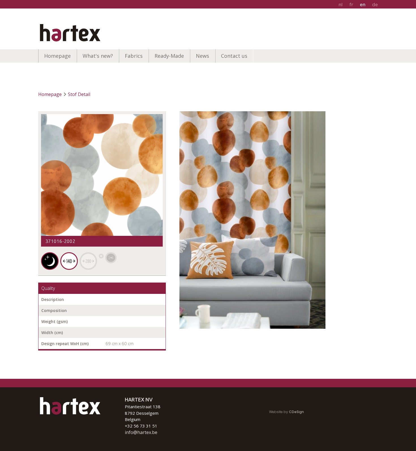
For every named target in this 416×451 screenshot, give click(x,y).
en (362, 4)
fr (351, 4)
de (375, 4)
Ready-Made (169, 55)
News (202, 55)
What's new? (98, 55)
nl (340, 4)
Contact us (234, 55)
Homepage (57, 55)
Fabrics (134, 55)
